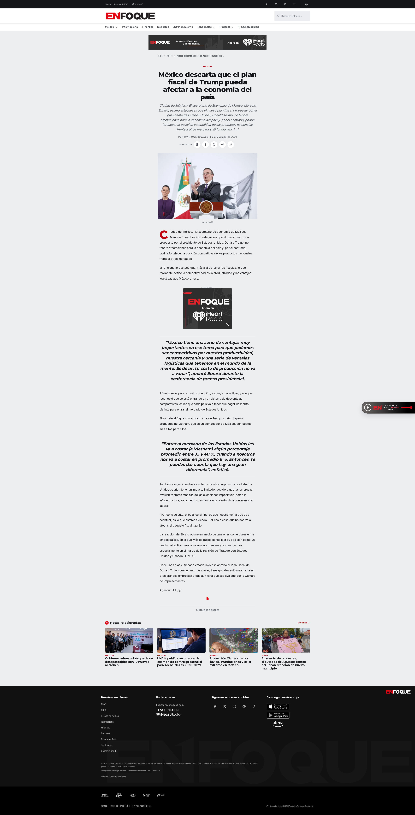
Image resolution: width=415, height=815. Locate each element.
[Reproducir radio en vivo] (367, 407)
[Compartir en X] (214, 144)
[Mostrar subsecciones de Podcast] (232, 27)
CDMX (104, 709)
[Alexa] (278, 723)
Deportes (163, 26)
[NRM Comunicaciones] (105, 795)
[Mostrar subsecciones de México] (116, 27)
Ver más (302, 622)
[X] (275, 4)
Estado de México (110, 715)
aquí (181, 704)
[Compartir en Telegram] (222, 144)
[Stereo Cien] (146, 795)
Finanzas (147, 26)
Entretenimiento (183, 26)
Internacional (130, 26)
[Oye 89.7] (132, 795)
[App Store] (278, 706)
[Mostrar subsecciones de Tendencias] (214, 27)
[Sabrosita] (160, 795)
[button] (207, 186)
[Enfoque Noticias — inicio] (130, 16)
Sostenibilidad (250, 26)
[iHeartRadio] (168, 712)
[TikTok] (253, 706)
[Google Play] (278, 715)
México (109, 26)
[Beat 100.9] (119, 795)
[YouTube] (293, 4)
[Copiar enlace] (230, 144)
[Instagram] (284, 4)
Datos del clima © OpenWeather (113, 776)
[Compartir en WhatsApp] (197, 144)
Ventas (104, 805)
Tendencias (204, 26)
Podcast (225, 26)
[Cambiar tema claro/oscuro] (306, 4)
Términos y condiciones (141, 805)
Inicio (160, 55)
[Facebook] (266, 4)
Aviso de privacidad (119, 805)
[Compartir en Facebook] (205, 144)
